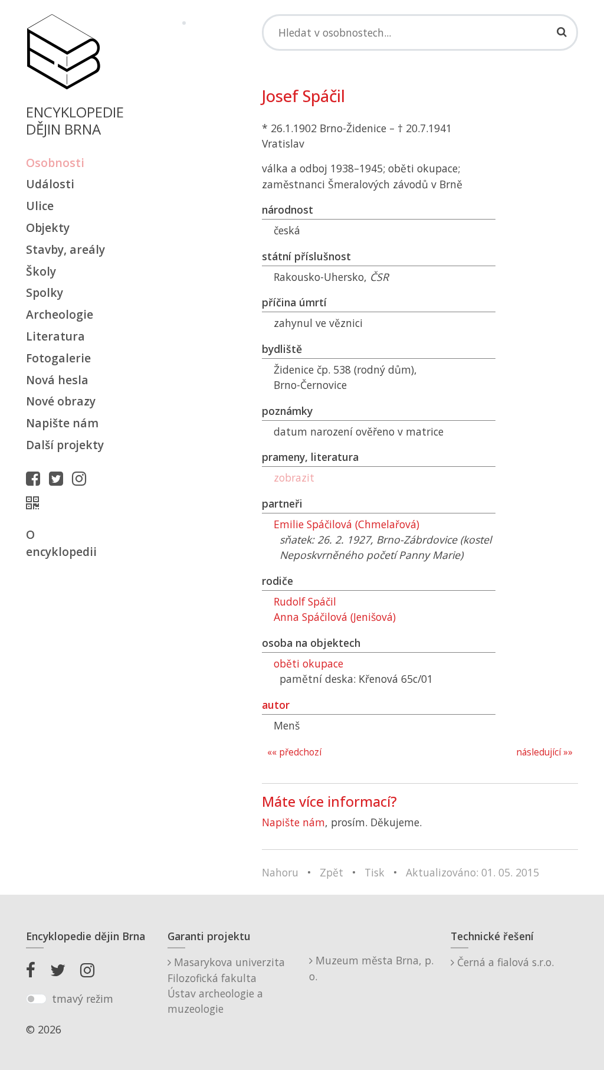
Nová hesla (57, 380)
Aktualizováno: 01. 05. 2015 (472, 872)
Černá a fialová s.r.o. (504, 962)
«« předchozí (294, 752)
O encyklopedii (61, 542)
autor (276, 705)
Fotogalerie (58, 358)
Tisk (375, 872)
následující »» (544, 752)
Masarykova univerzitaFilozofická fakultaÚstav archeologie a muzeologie (226, 985)
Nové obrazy (61, 401)
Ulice (40, 206)
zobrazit (294, 477)
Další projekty (65, 445)
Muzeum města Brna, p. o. (371, 968)
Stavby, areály (65, 249)
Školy (41, 271)
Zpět (331, 872)
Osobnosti (55, 163)
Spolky (44, 292)
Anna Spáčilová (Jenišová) (335, 617)
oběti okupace (308, 663)
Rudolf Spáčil (305, 601)
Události (50, 184)
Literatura (55, 336)
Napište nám (62, 423)
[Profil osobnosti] (35, 502)
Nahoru (280, 872)
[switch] (36, 999)
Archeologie (59, 314)
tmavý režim (82, 999)
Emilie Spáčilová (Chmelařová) (346, 524)
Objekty (48, 227)
